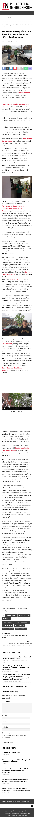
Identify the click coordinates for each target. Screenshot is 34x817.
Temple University (22, 815)
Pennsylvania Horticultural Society (15, 622)
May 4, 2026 (6, 792)
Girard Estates (24, 615)
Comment (6, 701)
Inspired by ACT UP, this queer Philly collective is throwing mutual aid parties (16, 789)
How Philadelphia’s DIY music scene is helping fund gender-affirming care (15, 780)
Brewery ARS (7, 344)
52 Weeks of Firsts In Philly (11, 752)
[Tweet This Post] (7, 68)
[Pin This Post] (15, 68)
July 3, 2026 (6, 774)
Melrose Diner (15, 279)
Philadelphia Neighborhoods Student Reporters (16, 801)
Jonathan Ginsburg (15, 660)
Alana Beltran (18, 681)
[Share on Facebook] (4, 68)
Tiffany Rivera (14, 671)
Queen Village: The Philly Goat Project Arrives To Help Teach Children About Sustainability (16, 667)
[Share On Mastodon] (30, 68)
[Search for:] (17, 17)
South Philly (19, 625)
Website (5, 727)
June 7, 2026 (6, 783)
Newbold (6, 618)
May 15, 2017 (6, 41)
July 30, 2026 (6, 754)
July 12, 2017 (6, 660)
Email (4, 721)
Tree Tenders (24, 93)
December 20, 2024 (7, 681)
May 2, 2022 (6, 671)
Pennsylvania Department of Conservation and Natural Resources (13, 208)
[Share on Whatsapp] (26, 68)
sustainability (8, 629)
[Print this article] (22, 68)
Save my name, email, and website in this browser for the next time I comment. (17, 735)
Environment (11, 615)
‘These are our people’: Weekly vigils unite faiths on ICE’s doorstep (16, 760)
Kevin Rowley (16, 41)
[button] (31, 13)
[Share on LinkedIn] (11, 68)
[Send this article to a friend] (19, 68)
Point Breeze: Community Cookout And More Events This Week (17, 657)
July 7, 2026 (6, 763)
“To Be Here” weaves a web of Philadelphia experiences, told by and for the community (17, 770)
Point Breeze (7, 625)
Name (4, 715)
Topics (11, 23)
